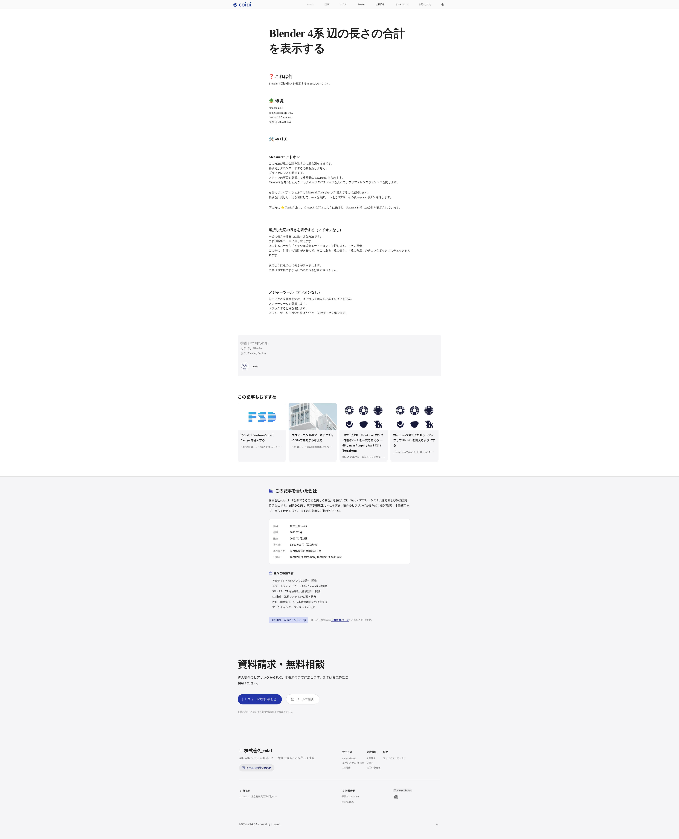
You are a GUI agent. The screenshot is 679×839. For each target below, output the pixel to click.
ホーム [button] (310, 4)
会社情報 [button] (380, 4)
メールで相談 (305, 699)
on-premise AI (349, 758)
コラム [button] (343, 4)
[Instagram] (396, 797)
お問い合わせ (373, 767)
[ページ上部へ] (437, 824)
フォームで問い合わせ (262, 699)
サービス (400, 4)
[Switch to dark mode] (443, 4)
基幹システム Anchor (353, 762)
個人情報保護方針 (265, 711)
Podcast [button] (361, 4)
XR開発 (346, 767)
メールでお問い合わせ (258, 768)
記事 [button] (327, 4)
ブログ (370, 762)
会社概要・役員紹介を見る (286, 620)
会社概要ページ (340, 620)
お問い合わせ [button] (425, 4)
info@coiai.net (404, 790)
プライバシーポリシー (394, 758)
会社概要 (371, 758)
